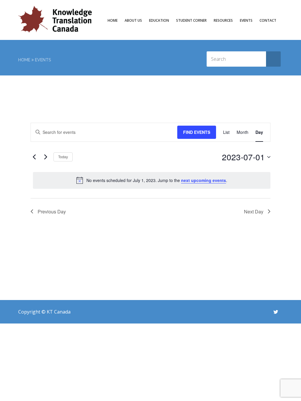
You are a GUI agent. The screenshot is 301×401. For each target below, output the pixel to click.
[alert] (151, 180)
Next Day (253, 211)
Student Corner (191, 20)
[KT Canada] (55, 19)
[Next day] (45, 157)
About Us (133, 20)
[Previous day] (34, 157)
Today (63, 156)
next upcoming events (203, 180)
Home (113, 20)
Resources (223, 20)
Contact (268, 20)
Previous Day (52, 211)
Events (246, 20)
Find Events (196, 132)
